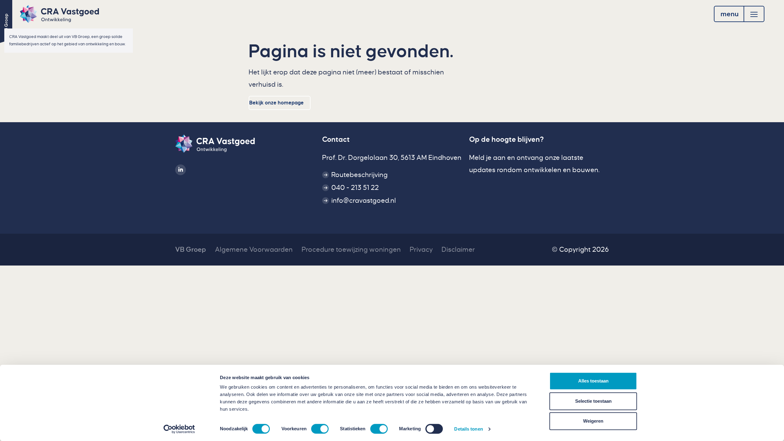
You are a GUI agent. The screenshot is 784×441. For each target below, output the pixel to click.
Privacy (421, 249)
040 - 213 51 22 (355, 187)
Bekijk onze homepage (276, 103)
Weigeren (593, 421)
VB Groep (190, 249)
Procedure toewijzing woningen (351, 249)
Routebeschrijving (359, 175)
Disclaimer (458, 249)
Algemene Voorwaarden (254, 249)
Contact (336, 139)
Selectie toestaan (593, 401)
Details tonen (468, 429)
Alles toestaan (593, 380)
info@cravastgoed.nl (363, 200)
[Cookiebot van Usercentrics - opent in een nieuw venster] (179, 429)
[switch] (320, 429)
